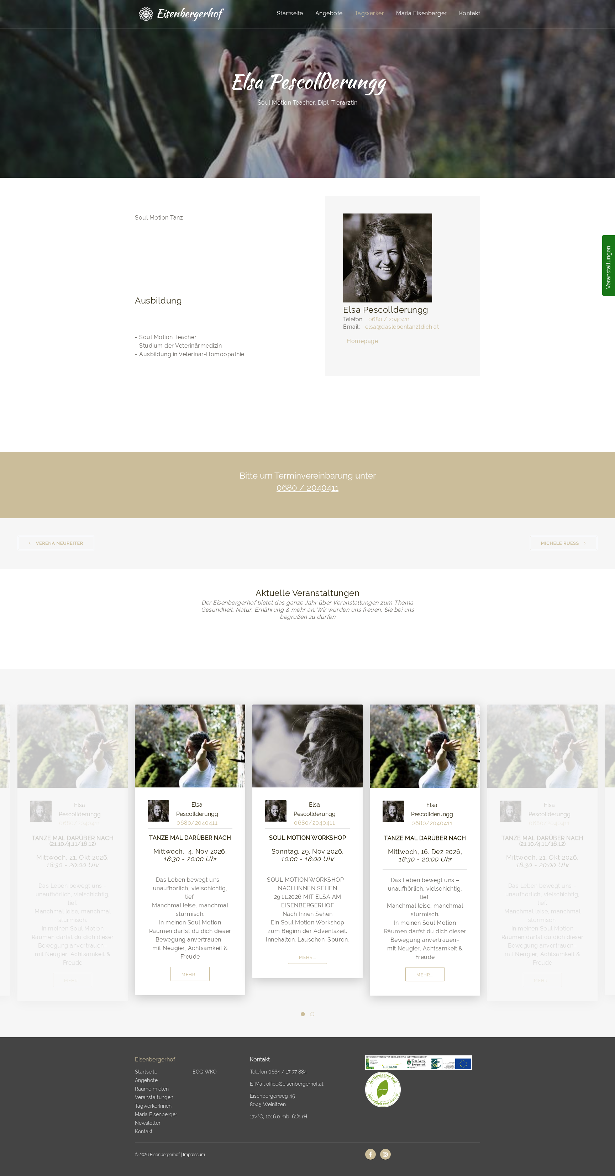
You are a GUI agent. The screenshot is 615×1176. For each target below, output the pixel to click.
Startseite (290, 13)
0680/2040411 (79, 823)
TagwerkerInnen (153, 1106)
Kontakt (469, 13)
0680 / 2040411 (389, 319)
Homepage (362, 341)
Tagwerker (369, 13)
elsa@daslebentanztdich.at (402, 326)
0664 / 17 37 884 (287, 1072)
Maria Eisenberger (421, 13)
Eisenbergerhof (155, 1059)
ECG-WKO (205, 1072)
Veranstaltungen (608, 267)
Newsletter (148, 1123)
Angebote (329, 13)
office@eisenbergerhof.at (295, 1084)
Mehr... (72, 980)
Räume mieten (152, 1089)
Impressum (194, 1154)
